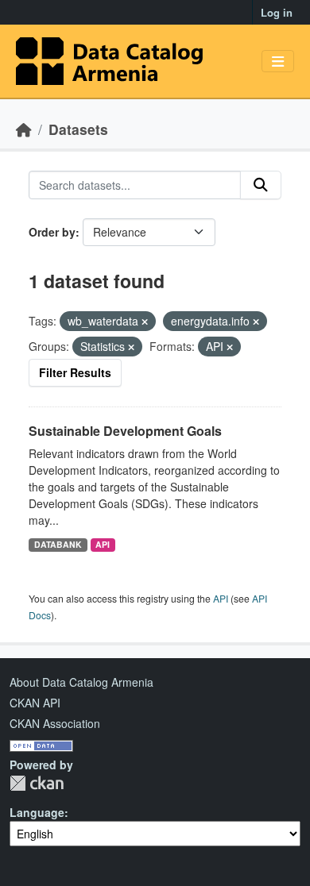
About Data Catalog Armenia (81, 682)
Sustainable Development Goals (125, 431)
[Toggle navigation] (278, 61)
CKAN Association (55, 723)
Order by (52, 232)
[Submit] (260, 185)
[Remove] (144, 321)
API (102, 544)
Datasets (78, 129)
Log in (277, 12)
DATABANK (58, 544)
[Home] (24, 129)
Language (37, 812)
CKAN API (35, 703)
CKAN (37, 783)
